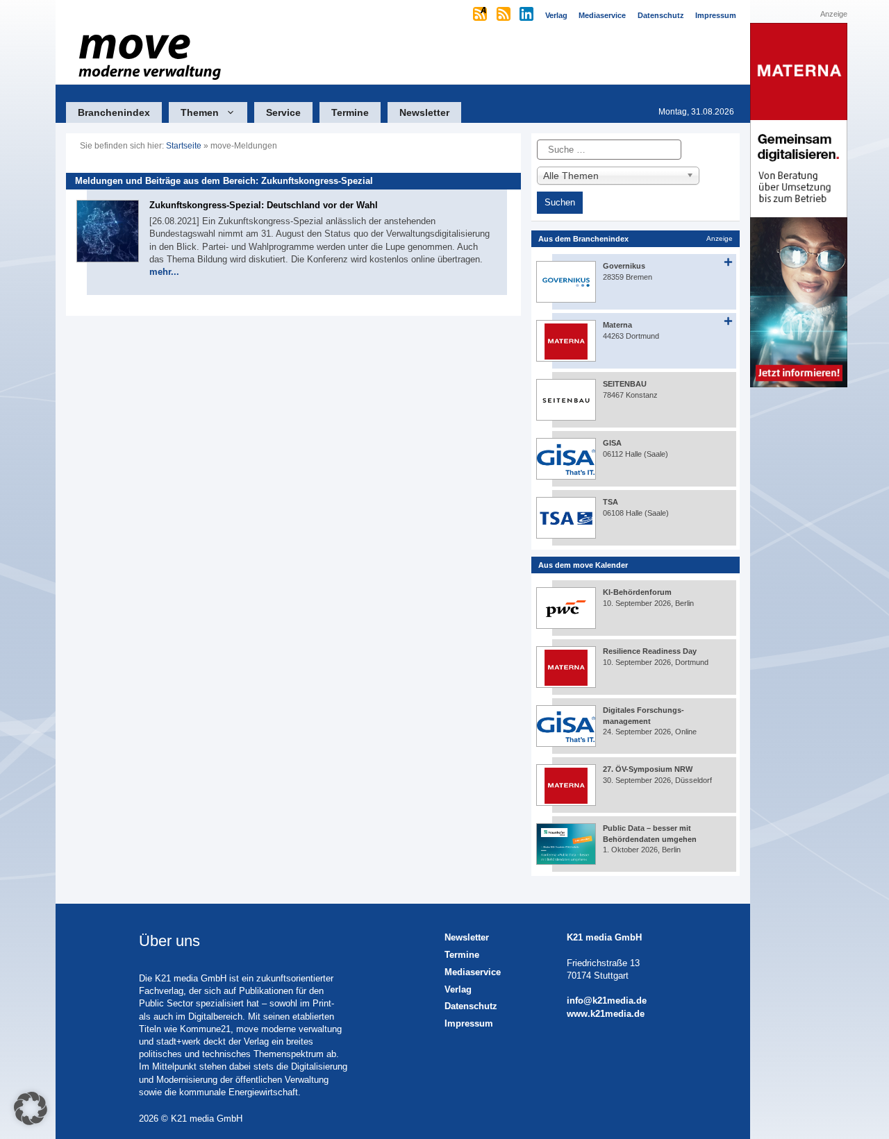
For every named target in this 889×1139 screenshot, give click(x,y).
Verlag (458, 989)
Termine (350, 112)
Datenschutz (470, 1006)
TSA (610, 502)
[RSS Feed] (505, 15)
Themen (200, 112)
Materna (617, 325)
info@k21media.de (607, 1000)
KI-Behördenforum (637, 592)
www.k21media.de (606, 1014)
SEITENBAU (625, 384)
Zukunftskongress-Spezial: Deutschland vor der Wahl (263, 205)
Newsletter (424, 112)
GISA (612, 443)
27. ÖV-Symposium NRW (647, 769)
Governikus (624, 266)
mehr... (164, 272)
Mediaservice (472, 972)
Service (283, 112)
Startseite (183, 146)
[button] (30, 1108)
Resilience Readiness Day (650, 651)
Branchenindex (114, 112)
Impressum (468, 1023)
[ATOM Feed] (481, 15)
